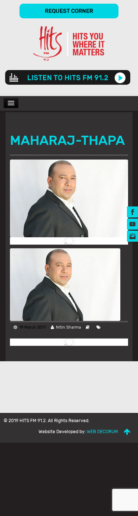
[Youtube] (132, 223)
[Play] (120, 77)
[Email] (132, 236)
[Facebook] (132, 211)
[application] (67, 77)
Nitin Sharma (68, 327)
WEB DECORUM (102, 431)
